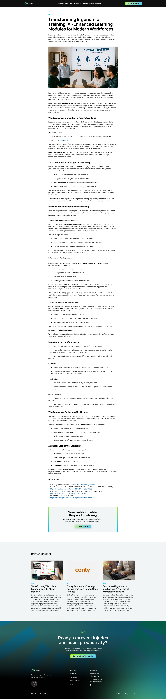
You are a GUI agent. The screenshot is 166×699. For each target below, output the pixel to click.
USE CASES (73, 673)
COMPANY (73, 684)
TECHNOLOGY (74, 677)
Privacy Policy (35, 694)
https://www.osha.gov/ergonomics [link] (82, 485)
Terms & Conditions (45, 694)
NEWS (71, 680)
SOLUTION (72, 670)
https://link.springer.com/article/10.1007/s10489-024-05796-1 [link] (81, 488)
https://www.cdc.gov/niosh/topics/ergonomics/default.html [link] (71, 496)
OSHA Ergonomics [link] (61, 140)
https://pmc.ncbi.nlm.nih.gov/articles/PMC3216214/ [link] (76, 492)
